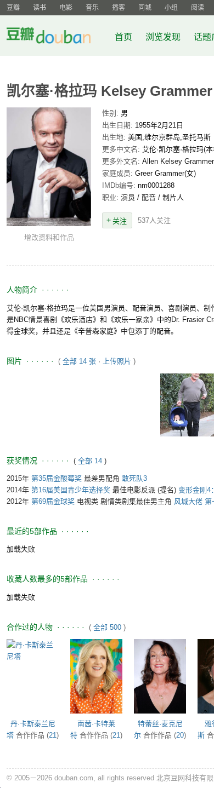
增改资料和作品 (49, 237)
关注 (119, 221)
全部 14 (91, 461)
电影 (65, 7)
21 (53, 735)
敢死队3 (134, 478)
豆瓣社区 (57, 37)
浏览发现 (164, 37)
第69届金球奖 (53, 501)
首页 (123, 37)
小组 (171, 7)
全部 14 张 (79, 361)
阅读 (197, 7)
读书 (39, 7)
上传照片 (117, 361)
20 (180, 735)
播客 (118, 7)
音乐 (92, 7)
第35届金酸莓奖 (56, 478)
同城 (144, 7)
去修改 (48, 166)
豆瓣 (13, 7)
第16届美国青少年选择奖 (70, 490)
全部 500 (107, 627)
